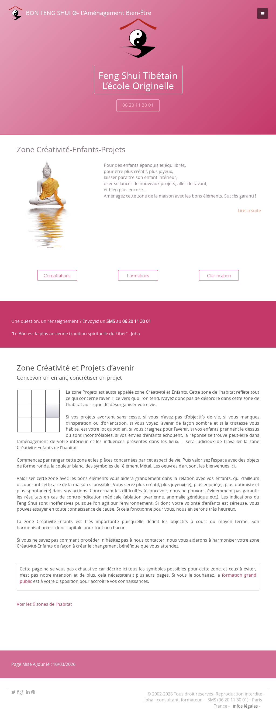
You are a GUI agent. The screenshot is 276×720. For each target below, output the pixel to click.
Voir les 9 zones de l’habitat (44, 604)
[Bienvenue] (138, 38)
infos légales (245, 706)
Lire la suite (249, 210)
